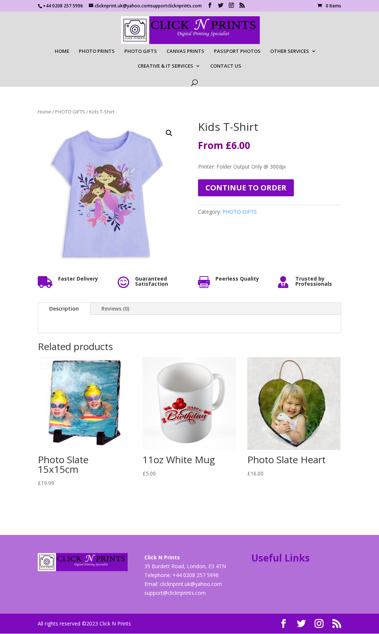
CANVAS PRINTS (185, 51)
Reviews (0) (115, 308)
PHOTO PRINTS (97, 51)
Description (64, 308)
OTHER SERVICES (289, 51)
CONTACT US (225, 66)
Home (44, 111)
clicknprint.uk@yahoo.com (191, 583)
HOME (62, 51)
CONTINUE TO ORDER (245, 188)
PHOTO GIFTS (140, 51)
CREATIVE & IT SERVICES (165, 66)
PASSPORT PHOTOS (237, 51)
